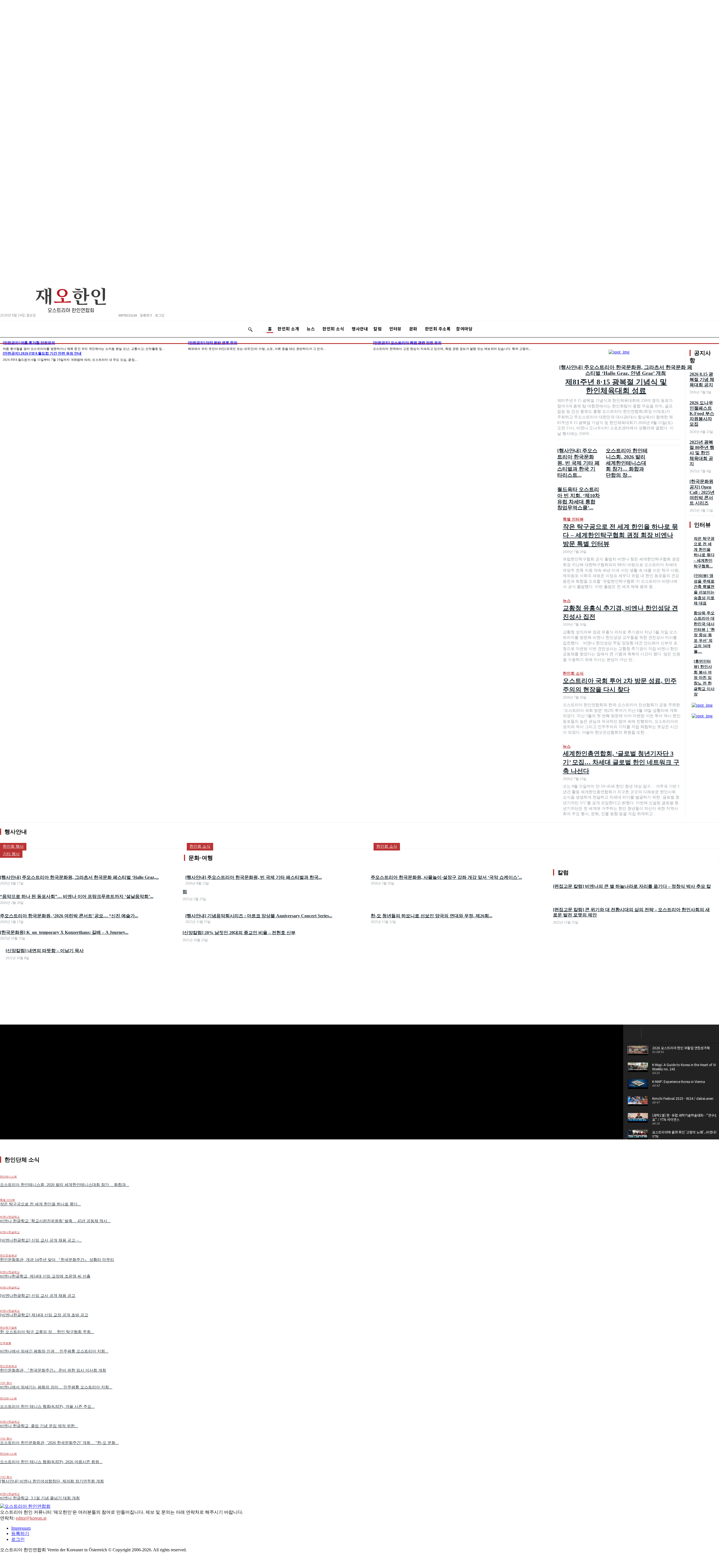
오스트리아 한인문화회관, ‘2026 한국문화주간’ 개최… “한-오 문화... (59, 1443)
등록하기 (20, 1533)
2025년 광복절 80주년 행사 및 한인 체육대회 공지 (702, 453)
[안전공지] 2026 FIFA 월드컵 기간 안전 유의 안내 (42, 353)
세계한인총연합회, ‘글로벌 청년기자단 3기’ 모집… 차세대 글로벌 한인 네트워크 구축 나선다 (621, 762)
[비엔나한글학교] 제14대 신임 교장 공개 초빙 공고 (44, 1315)
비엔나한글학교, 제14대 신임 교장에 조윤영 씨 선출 (45, 1276)
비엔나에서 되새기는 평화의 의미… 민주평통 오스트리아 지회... (56, 1387)
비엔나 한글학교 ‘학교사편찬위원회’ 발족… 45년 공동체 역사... (55, 1221)
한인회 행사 (13, 846)
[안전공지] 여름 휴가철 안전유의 (29, 343)
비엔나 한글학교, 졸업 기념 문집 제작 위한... (39, 1426)
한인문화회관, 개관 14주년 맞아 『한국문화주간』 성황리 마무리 (57, 1260)
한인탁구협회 (8, 1327)
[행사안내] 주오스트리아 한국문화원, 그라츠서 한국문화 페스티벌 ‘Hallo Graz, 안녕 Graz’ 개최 (625, 370)
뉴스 (567, 601)
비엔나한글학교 (10, 1216)
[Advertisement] (359, 983)
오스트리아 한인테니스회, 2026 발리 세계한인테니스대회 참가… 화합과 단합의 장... (627, 463)
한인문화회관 (8, 1255)
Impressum (21, 1528)
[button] (250, 329)
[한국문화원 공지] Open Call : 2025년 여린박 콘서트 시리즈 (702, 492)
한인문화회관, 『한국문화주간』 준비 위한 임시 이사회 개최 (53, 1370)
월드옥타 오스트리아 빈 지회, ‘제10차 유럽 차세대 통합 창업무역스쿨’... (578, 498)
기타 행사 (6, 1383)
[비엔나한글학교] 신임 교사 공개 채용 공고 (37, 1296)
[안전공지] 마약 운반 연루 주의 (212, 343)
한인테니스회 (8, 1398)
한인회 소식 (573, 673)
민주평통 (5, 1343)
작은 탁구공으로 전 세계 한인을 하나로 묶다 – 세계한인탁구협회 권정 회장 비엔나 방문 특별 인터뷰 (620, 535)
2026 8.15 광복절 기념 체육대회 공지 (702, 379)
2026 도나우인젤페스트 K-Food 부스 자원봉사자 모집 (702, 413)
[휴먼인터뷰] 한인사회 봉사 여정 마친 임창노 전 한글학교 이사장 (704, 678)
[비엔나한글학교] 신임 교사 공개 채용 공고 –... (41, 1240)
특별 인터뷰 (573, 519)
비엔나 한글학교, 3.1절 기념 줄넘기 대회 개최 (40, 1498)
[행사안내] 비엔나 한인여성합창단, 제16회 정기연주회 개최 (52, 1481)
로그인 (18, 1539)
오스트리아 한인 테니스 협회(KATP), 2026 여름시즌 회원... (51, 1462)
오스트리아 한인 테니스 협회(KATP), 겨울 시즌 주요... (47, 1406)
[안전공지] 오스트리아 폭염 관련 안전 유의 (407, 343)
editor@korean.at (31, 1518)
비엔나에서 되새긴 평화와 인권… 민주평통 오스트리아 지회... (54, 1351)
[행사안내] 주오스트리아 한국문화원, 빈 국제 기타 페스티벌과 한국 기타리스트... (578, 463)
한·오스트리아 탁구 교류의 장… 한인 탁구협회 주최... (47, 1332)
